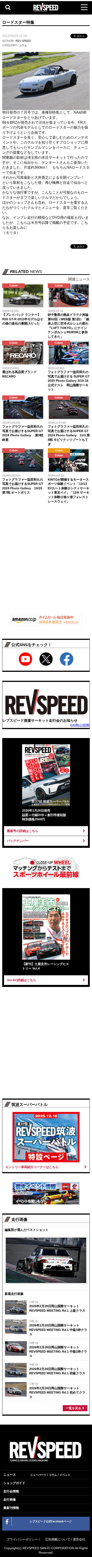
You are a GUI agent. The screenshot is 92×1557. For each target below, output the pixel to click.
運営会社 (79, 1539)
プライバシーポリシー (22, 1539)
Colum (13, 285)
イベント (65, 1474)
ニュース (9, 1474)
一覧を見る (74, 1408)
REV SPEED (23, 40)
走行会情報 (11, 1491)
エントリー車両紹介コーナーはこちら (32, 1167)
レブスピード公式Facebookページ (51, 1521)
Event (59, 450)
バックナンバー (18, 840)
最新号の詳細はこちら (22, 831)
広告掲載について (57, 1539)
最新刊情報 (11, 1508)
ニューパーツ (38, 1474)
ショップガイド (14, 1483)
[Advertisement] (46, 562)
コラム (23, 45)
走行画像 (9, 1499)
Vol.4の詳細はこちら (21, 980)
